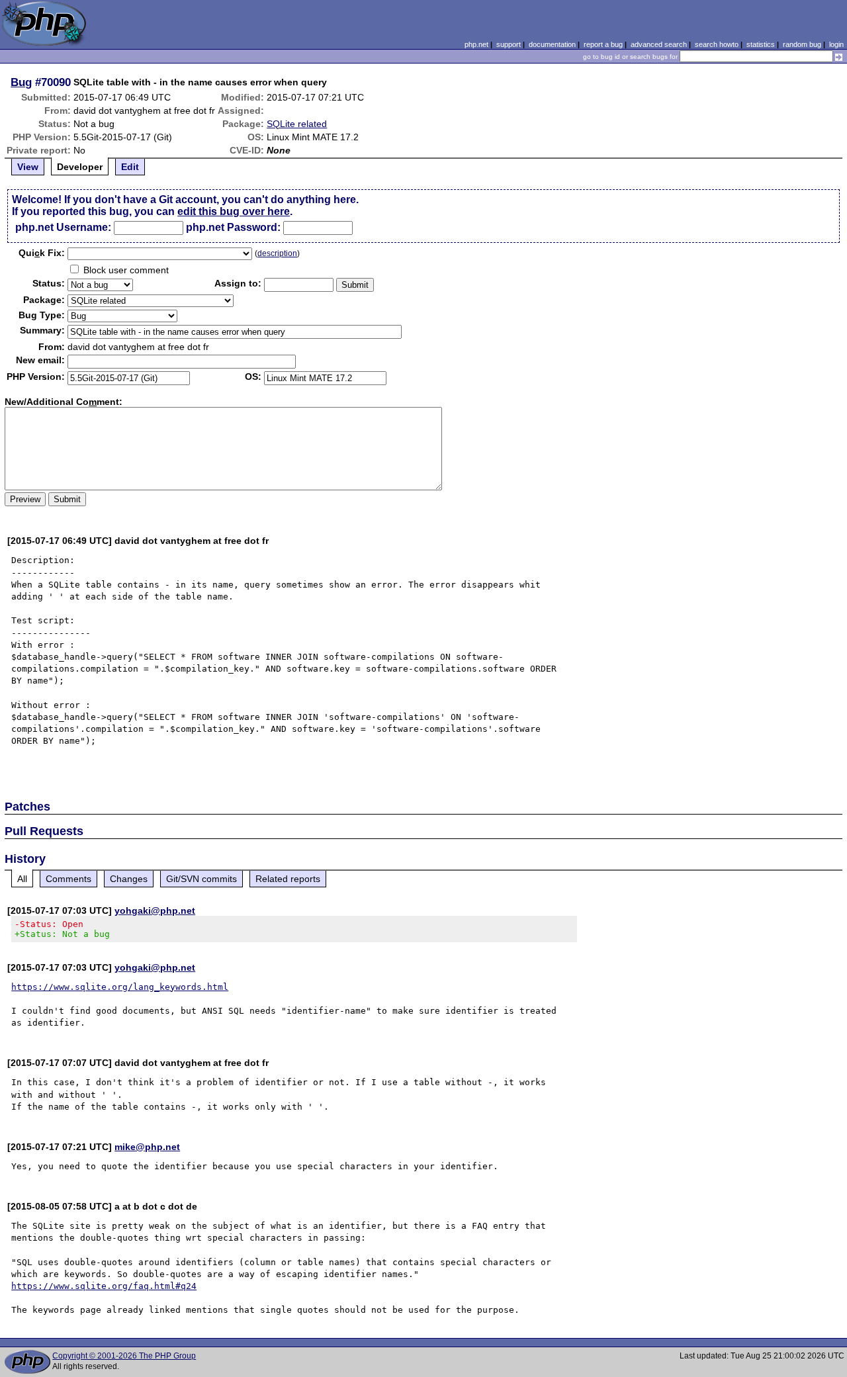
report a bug (603, 44)
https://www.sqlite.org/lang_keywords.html (119, 987)
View (27, 166)
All (22, 878)
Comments (68, 878)
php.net (476, 44)
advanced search (659, 44)
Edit (130, 166)
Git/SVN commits (201, 878)
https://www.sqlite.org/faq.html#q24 (104, 1286)
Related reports (287, 878)
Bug (21, 82)
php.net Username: (63, 227)
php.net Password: (233, 227)
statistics (760, 44)
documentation (552, 44)
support (508, 44)
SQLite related (297, 123)
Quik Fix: (42, 252)
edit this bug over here (233, 211)
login (836, 44)
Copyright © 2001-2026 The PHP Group (124, 1355)
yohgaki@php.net (154, 910)
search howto (716, 44)
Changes (129, 878)
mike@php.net (147, 1146)
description (277, 253)
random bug (802, 44)
